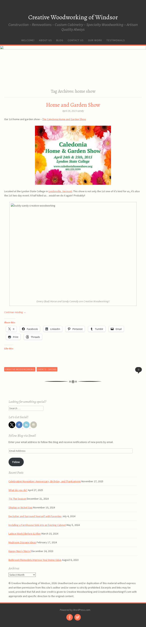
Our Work (95, 40)
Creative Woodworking (19, 369)
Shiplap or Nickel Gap (21, 507)
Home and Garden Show (73, 105)
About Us (45, 40)
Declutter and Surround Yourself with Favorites (35, 516)
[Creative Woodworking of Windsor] (73, 65)
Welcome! (28, 40)
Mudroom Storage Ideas (22, 542)
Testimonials (115, 40)
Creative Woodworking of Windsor (73, 17)
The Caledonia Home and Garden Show (64, 119)
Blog (59, 40)
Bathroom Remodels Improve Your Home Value (35, 560)
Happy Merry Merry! (20, 551)
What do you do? (18, 490)
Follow (16, 462)
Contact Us (76, 40)
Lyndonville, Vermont (60, 191)
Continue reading (15, 312)
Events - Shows (47, 369)
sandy (80, 111)
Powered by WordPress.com (75, 610)
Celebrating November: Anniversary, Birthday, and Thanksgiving (45, 481)
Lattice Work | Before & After (25, 533)
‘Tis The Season (17, 498)
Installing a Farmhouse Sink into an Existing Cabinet (37, 525)
